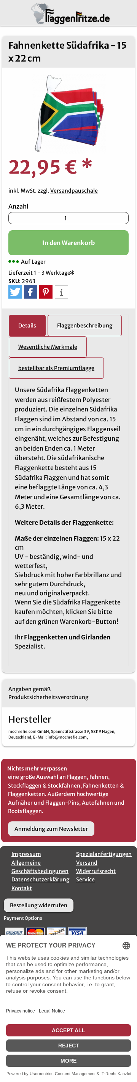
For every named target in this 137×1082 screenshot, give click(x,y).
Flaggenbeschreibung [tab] (84, 325)
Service (85, 879)
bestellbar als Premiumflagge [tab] (56, 368)
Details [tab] (27, 325)
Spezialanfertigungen (104, 854)
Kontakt (21, 888)
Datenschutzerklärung (40, 879)
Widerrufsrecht (96, 871)
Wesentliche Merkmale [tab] (47, 346)
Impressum (26, 854)
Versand (86, 862)
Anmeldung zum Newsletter (51, 829)
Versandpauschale (74, 190)
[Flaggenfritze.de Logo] (69, 12)
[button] (15, 292)
